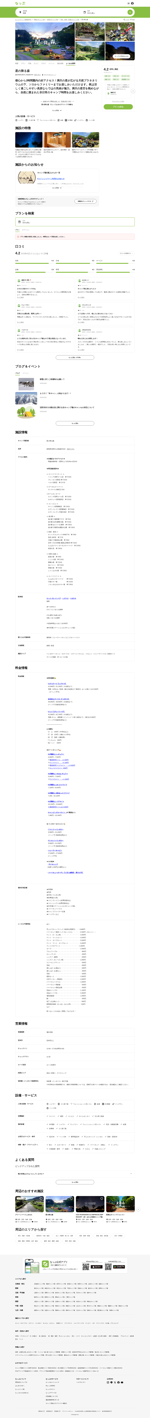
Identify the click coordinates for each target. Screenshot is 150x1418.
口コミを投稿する (125, 253)
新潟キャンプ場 (59, 1292)
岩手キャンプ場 (61, 1284)
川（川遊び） (34, 1336)
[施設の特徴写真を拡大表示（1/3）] (28, 140)
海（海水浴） (43, 1336)
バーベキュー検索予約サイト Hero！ (86, 1371)
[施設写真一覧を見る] (45, 41)
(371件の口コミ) (51, 75)
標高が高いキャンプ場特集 (86, 1355)
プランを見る (118, 107)
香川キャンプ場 (91, 1306)
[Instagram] (108, 1382)
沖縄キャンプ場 (113, 1310)
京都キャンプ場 (59, 1301)
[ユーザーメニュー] (130, 3)
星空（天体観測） (114, 1336)
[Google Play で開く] (119, 1267)
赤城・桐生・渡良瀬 (102, 1236)
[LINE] (111, 1382)
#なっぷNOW (50, 1386)
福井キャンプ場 (91, 1292)
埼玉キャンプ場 (61, 1288)
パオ (93, 1323)
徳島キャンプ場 (102, 1306)
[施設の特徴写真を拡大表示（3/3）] (85, 140)
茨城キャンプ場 (82, 1288)
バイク (78, 1336)
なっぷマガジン (50, 1389)
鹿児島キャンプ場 (102, 1310)
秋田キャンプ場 (82, 1284)
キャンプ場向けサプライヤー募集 (56, 1403)
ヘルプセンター (81, 1382)
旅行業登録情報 (106, 1411)
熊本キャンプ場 (70, 1310)
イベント (51, 63)
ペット (21, 1339)
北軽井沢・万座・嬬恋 (42, 1236)
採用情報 (48, 1411)
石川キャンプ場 (81, 1292)
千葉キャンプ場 (71, 1288)
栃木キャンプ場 (92, 1288)
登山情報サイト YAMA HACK (46, 1368)
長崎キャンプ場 (59, 1310)
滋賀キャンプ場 (70, 1301)
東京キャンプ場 (38, 1288)
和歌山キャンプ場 (92, 1301)
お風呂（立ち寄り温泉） (100, 1336)
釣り (73, 1336)
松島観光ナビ (69, 1371)
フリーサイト (68, 1323)
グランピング (114, 1323)
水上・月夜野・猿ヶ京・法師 (64, 1236)
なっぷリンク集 (19, 1389)
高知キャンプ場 (123, 1306)
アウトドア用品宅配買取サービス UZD (50, 1371)
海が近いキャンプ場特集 (102, 1352)
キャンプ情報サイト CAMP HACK (25, 1368)
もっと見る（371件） (75, 357)
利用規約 (56, 1411)
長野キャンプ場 (49, 1292)
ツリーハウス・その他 (102, 1323)
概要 (16, 63)
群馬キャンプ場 (103, 1288)
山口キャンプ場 (81, 1306)
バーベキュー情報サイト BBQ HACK (110, 1368)
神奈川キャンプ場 (50, 1288)
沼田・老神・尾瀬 (84, 1236)
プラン (23, 63)
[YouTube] (122, 1382)
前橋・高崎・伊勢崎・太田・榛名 (28, 1241)
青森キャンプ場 (50, 1284)
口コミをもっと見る (118, 101)
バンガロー (38, 1323)
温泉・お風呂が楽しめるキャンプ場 (25, 1352)
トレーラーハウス (79, 1323)
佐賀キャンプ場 (49, 1310)
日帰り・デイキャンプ (21, 1336)
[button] (44, 287)
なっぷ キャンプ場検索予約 (23, 19)
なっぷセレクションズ (52, 1382)
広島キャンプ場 (49, 1306)
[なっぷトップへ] (20, 3)
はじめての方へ (19, 1386)
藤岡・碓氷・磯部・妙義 (51, 1241)
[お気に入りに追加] (41, 1198)
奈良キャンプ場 (81, 1301)
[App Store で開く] (97, 1267)
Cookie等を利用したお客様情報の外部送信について (87, 1411)
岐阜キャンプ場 (38, 1297)
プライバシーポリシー (67, 1411)
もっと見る (55, 110)
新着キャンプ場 (66, 1352)
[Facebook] (118, 1382)
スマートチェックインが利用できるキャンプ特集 (29, 1355)
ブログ (43, 63)
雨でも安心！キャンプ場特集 (54, 1355)
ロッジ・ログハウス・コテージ (24, 1323)
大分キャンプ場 (81, 1310)
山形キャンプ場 (92, 1284)
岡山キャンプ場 (38, 1306)
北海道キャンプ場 (39, 1284)
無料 (56, 1336)
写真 (29, 63)
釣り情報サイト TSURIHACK (66, 1368)
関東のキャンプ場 (39, 19)
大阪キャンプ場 (38, 1301)
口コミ (36, 63)
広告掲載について (51, 1396)
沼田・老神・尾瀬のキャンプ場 (69, 19)
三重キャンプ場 (70, 1297)
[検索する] (130, 12)
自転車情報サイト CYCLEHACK (87, 1368)
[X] (115, 1382)
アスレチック (125, 1336)
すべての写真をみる (121, 56)
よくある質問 (70, 63)
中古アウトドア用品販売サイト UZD (26, 1371)
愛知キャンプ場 (59, 1297)
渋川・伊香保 (118, 1236)
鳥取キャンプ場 (59, 1306)
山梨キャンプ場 (38, 1292)
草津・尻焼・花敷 (70, 1241)
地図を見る (37, 75)
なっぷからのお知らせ (21, 1393)
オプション (25, 230)
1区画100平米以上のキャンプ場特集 (82, 1352)
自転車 (132, 1336)
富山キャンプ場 (70, 1292)
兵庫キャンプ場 (49, 1301)
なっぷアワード (50, 1393)
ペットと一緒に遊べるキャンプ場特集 (49, 1352)
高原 (52, 1336)
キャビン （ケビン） (49, 1323)
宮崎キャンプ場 (91, 1310)
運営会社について (20, 1382)
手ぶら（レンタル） (65, 1336)
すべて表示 (20, 297)
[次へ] (133, 91)
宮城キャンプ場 (71, 1284)
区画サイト (59, 1323)
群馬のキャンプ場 (52, 19)
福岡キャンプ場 (38, 1310)
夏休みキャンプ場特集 (70, 1355)
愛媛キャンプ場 (112, 1306)
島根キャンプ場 (70, 1306)
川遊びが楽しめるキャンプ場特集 (105, 1355)
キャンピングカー (86, 1336)
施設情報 (60, 63)
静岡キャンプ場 (49, 1297)
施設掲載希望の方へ (52, 1400)
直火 (16, 1339)
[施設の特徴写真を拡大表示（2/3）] (57, 140)
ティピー (88, 1323)
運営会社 (40, 1411)
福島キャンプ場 (103, 1284)
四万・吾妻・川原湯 (24, 1236)
